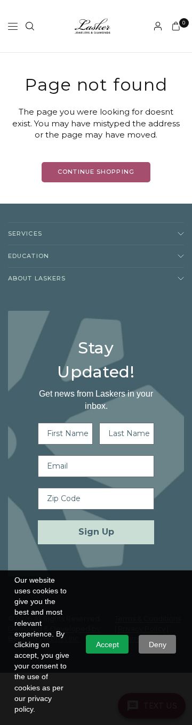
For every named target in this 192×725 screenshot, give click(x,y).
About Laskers (37, 278)
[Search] (29, 26)
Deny (157, 644)
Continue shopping (96, 171)
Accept (107, 644)
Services (25, 233)
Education (28, 256)
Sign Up (96, 532)
